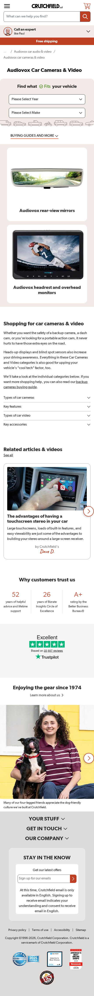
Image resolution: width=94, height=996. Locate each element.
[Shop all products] (6, 6)
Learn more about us (45, 695)
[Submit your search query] (85, 16)
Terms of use (40, 930)
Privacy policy (17, 930)
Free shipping (47, 41)
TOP (85, 993)
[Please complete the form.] (73, 879)
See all (8, 455)
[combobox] (47, 16)
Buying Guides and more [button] (32, 136)
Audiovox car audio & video (32, 51)
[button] (88, 511)
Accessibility (62, 930)
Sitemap (81, 930)
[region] (47, 511)
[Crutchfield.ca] (47, 6)
